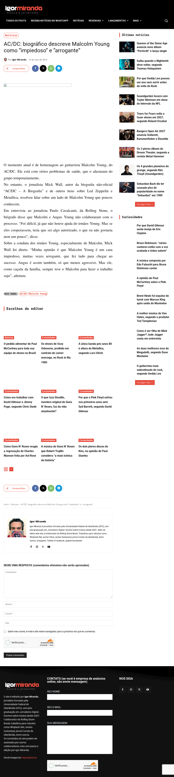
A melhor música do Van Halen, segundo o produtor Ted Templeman (153, 317)
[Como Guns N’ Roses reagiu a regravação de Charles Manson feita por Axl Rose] (21, 430)
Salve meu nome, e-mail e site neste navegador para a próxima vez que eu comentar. (52, 631)
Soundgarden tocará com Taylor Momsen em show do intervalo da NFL (152, 99)
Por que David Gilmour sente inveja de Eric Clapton (150, 229)
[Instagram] (37, 546)
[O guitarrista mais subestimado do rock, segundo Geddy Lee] (127, 369)
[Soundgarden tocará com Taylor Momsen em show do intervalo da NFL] (127, 99)
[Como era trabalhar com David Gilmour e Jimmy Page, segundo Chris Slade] (21, 381)
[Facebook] (35, 68)
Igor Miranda (19, 59)
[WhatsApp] (51, 68)
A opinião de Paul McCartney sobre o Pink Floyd (151, 281)
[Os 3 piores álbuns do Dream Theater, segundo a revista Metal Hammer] (127, 152)
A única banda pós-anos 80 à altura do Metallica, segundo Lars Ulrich (95, 348)
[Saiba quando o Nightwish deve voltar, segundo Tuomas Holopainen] (127, 64)
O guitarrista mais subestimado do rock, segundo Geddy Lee (150, 369)
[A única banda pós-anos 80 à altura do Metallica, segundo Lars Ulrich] (95, 327)
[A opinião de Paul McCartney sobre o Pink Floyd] (127, 281)
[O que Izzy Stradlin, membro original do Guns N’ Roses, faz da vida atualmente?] (58, 381)
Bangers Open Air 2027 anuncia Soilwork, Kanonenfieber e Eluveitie (152, 135)
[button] (166, 21)
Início (6, 504)
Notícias (11, 35)
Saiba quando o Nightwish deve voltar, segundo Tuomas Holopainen (153, 64)
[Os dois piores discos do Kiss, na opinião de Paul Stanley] (95, 430)
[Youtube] (49, 546)
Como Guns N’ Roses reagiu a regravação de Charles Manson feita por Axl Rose (21, 451)
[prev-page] (6, 469)
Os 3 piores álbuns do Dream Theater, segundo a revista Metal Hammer (153, 152)
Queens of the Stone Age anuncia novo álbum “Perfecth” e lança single (152, 47)
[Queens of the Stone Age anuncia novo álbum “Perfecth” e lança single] (127, 47)
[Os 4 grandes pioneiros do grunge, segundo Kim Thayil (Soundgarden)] (127, 169)
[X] (43, 68)
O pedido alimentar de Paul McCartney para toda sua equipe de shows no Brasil (20, 348)
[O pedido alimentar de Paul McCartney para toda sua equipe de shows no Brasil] (21, 327)
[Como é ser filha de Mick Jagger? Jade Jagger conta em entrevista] (127, 334)
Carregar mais (144, 204)
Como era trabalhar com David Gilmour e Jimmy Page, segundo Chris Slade (20, 402)
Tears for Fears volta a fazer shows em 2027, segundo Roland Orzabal (152, 117)
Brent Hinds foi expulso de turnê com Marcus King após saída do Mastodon (153, 299)
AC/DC (23, 293)
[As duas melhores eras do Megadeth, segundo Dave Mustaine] (127, 352)
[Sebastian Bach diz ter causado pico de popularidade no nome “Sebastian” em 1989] (127, 187)
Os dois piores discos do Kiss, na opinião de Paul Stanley (93, 451)
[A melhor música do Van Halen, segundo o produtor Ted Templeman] (127, 317)
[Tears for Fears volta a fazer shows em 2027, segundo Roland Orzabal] (127, 117)
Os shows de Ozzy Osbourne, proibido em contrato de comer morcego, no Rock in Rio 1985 (56, 353)
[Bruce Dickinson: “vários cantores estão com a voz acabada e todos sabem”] (127, 246)
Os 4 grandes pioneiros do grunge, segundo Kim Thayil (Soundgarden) (153, 170)
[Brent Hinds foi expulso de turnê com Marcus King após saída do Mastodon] (127, 299)
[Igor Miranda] (6, 59)
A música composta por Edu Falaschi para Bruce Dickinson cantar (151, 264)
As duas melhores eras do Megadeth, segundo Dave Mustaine (153, 352)
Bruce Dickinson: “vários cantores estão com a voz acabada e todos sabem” (152, 246)
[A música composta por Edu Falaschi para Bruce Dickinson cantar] (127, 264)
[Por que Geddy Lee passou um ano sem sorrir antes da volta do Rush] (127, 82)
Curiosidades (48, 337)
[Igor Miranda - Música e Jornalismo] (24, 10)
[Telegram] (58, 68)
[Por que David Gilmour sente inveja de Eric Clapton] (127, 229)
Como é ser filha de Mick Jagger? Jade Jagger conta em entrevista (152, 334)
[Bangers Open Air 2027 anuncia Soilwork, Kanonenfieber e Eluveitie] (127, 134)
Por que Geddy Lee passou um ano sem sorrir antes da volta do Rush (153, 82)
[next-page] (11, 469)
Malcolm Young (38, 293)
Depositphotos (29, 757)
